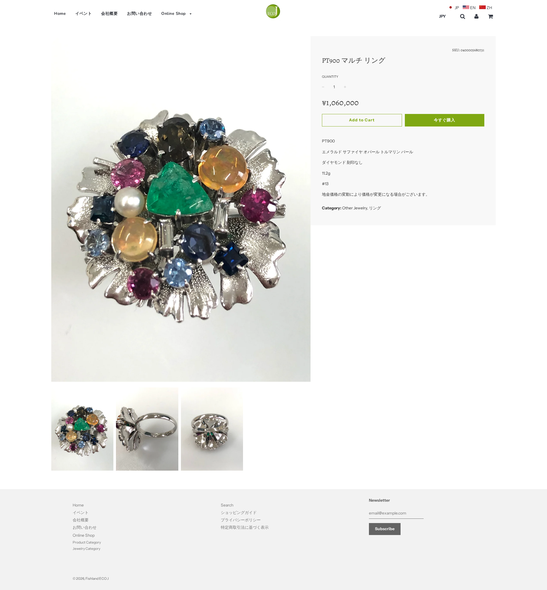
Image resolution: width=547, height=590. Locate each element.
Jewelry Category (86, 548)
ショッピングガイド (239, 512)
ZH (489, 7)
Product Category (87, 542)
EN (472, 7)
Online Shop (174, 13)
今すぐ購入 (444, 120)
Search (227, 505)
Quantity (330, 77)
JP (457, 7)
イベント (83, 13)
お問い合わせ (139, 13)
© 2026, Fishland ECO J (91, 578)
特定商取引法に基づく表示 (245, 527)
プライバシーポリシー (241, 519)
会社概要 (109, 13)
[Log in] (476, 16)
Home (60, 13)
